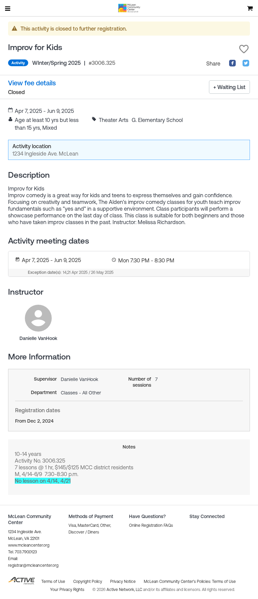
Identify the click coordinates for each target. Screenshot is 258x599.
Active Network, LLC (124, 589)
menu (8, 8)
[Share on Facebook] (232, 65)
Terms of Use (224, 581)
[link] (38, 318)
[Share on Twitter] (246, 65)
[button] (244, 49)
